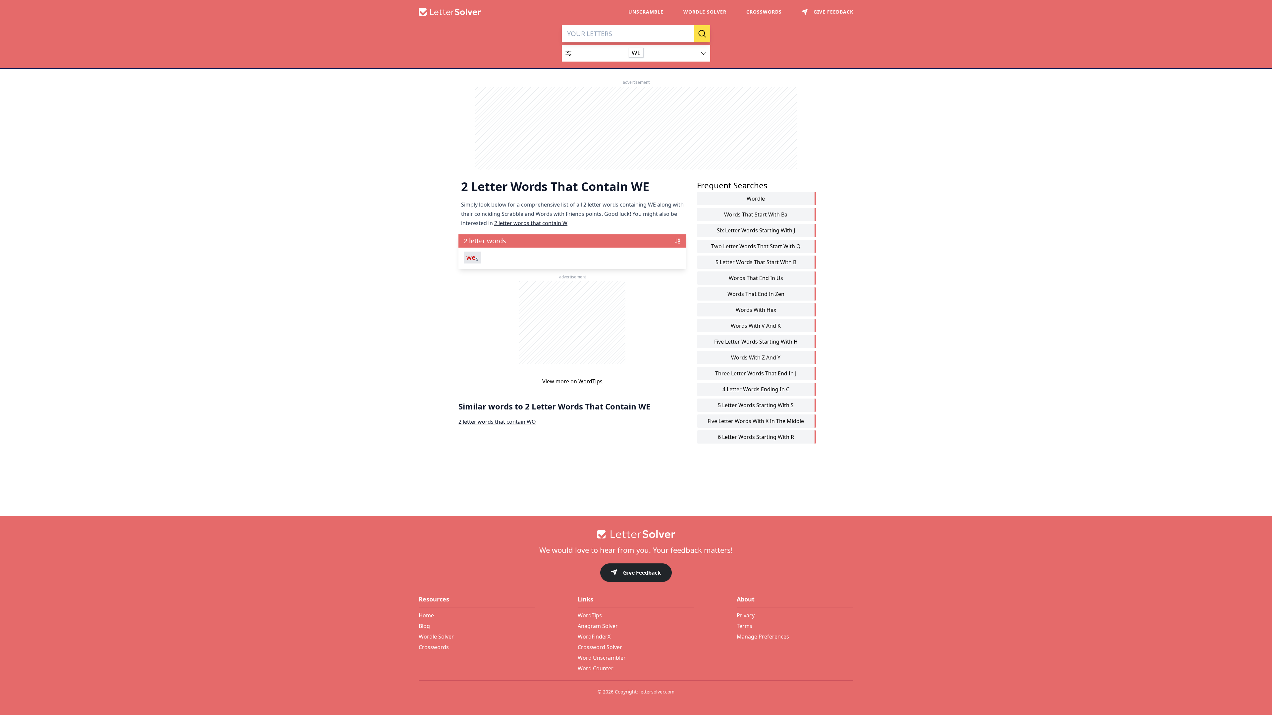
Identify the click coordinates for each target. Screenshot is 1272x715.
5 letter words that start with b (756, 262)
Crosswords (764, 12)
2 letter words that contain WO (497, 421)
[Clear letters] (687, 34)
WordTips (590, 381)
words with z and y (755, 357)
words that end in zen (755, 294)
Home (426, 615)
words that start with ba (755, 214)
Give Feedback (642, 572)
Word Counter (595, 668)
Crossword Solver (600, 647)
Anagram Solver (598, 626)
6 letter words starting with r (756, 437)
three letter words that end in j (755, 373)
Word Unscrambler (602, 657)
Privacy (746, 615)
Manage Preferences (763, 636)
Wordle (756, 198)
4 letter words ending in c (755, 389)
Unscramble (645, 12)
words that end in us (756, 278)
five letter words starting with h (756, 341)
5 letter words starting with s (756, 405)
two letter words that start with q (756, 246)
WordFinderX (594, 636)
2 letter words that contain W (530, 223)
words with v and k (756, 325)
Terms (744, 626)
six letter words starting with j (756, 230)
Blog (424, 626)
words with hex (756, 309)
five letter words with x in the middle (756, 421)
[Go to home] (636, 534)
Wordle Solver (704, 12)
